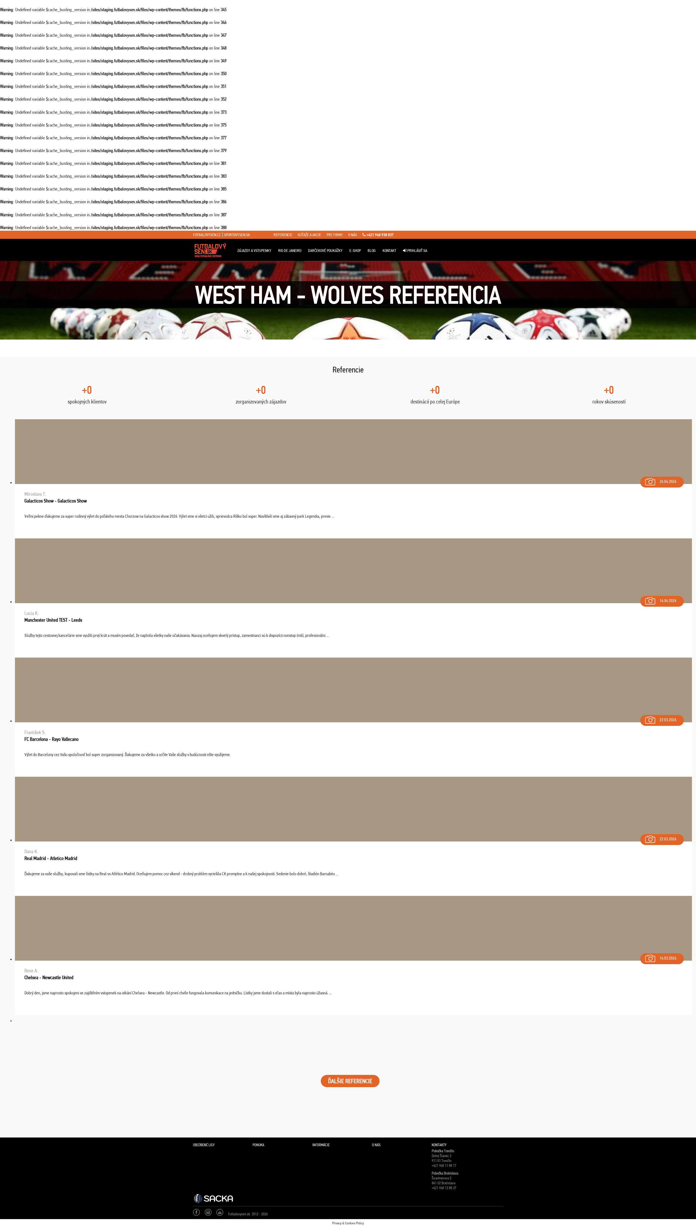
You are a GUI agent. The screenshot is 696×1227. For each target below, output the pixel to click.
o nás (352, 234)
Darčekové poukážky (325, 250)
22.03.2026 (668, 719)
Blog (372, 250)
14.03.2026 (668, 958)
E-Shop (355, 250)
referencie (283, 234)
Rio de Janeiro (289, 250)
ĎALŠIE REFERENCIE (350, 1081)
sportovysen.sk (237, 234)
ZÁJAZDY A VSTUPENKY (254, 250)
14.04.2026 (668, 600)
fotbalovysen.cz (206, 234)
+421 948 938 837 (380, 234)
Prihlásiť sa (416, 250)
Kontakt (389, 250)
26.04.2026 (668, 481)
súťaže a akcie (309, 234)
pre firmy (335, 234)
